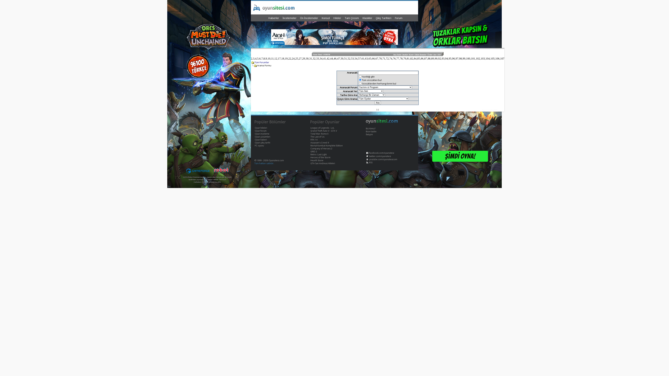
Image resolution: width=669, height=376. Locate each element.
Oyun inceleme (262, 133)
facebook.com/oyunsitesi (381, 152)
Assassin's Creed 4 (319, 142)
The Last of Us (317, 136)
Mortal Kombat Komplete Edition (326, 145)
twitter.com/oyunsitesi (380, 156)
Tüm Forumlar (262, 62)
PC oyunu (259, 145)
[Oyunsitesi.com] (382, 123)
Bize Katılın (371, 131)
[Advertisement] (334, 24)
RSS (370, 162)
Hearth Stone (316, 160)
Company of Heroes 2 (321, 148)
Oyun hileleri (261, 127)
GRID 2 (313, 151)
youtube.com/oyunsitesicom (383, 159)
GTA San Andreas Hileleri (322, 163)
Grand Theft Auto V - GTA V (323, 130)
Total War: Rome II (319, 133)
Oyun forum (261, 130)
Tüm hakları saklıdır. (264, 163)
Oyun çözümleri (262, 136)
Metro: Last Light (318, 154)
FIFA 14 (313, 139)
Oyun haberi (261, 139)
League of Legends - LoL (322, 127)
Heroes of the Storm (320, 157)
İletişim (369, 134)
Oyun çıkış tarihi (262, 142)
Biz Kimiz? (370, 128)
